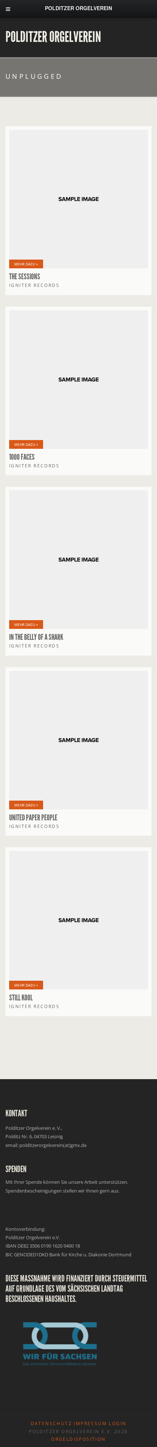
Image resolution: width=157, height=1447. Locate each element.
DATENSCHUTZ (51, 1423)
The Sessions (24, 276)
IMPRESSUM (90, 1423)
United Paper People (33, 817)
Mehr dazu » (26, 264)
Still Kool (20, 998)
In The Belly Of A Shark (36, 637)
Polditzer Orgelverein (53, 37)
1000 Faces (22, 457)
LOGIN (117, 1423)
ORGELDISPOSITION (78, 1439)
